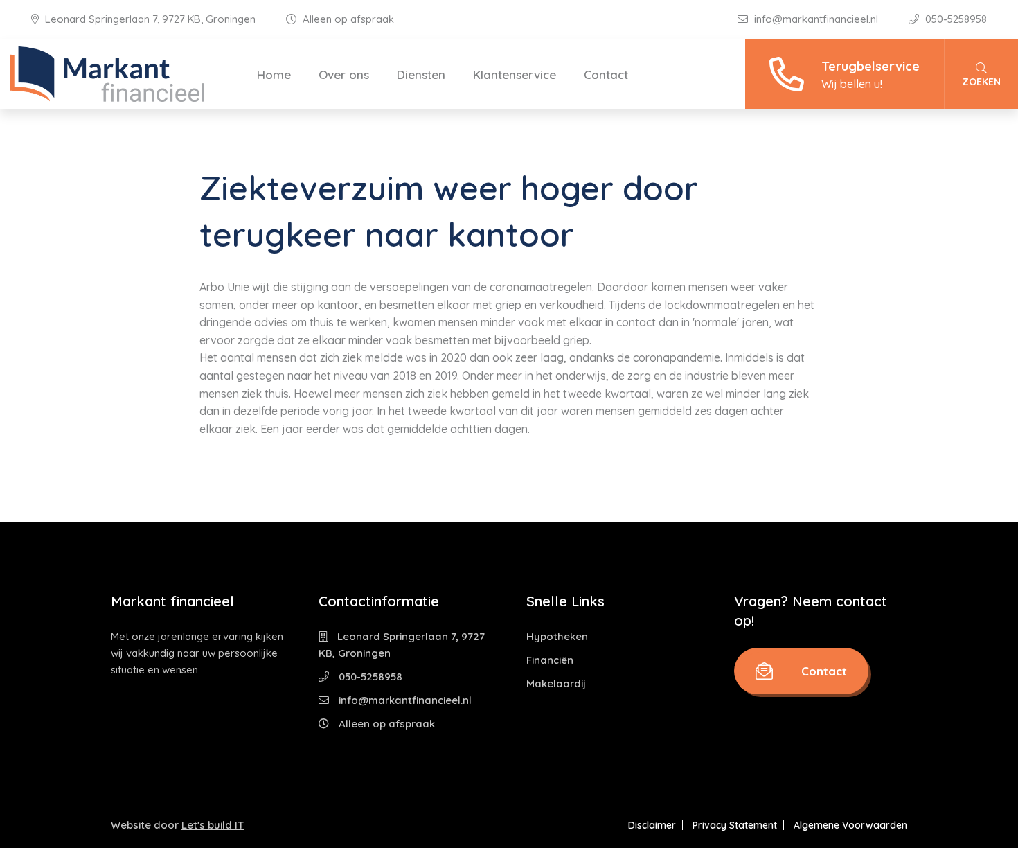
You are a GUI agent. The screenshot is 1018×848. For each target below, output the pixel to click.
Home (274, 74)
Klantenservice (514, 74)
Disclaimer (652, 825)
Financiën (549, 659)
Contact (606, 74)
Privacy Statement (735, 825)
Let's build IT (212, 824)
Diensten (421, 74)
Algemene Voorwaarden (850, 825)
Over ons (344, 74)
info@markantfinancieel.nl (816, 19)
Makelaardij (556, 683)
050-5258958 (954, 19)
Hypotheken (557, 636)
